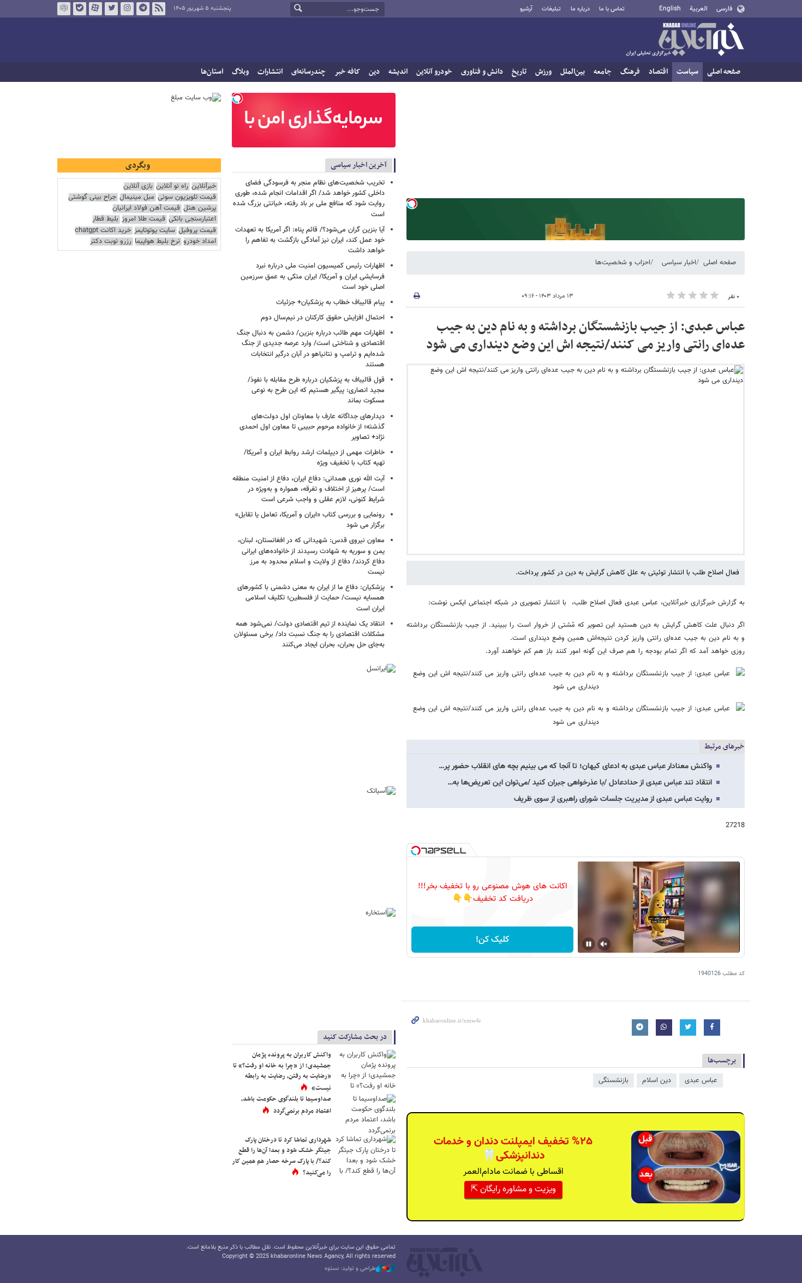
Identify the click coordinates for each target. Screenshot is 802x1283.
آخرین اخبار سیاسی (359, 165)
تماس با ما (612, 9)
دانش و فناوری (482, 72)
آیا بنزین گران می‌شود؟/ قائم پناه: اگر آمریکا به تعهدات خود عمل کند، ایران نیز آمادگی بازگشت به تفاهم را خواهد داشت (310, 240)
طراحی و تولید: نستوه (350, 1268)
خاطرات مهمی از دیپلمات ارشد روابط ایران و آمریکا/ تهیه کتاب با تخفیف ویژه (314, 457)
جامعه (603, 72)
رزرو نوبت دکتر (110, 241)
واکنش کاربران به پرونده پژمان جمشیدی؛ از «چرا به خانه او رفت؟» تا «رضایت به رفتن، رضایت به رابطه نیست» (282, 1071)
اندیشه (398, 72)
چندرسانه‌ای (308, 72)
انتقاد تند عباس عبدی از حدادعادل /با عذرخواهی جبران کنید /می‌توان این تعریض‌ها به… (579, 783)
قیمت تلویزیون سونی (187, 197)
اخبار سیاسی (679, 262)
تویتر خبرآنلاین (111, 8)
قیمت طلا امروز (143, 219)
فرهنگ (630, 72)
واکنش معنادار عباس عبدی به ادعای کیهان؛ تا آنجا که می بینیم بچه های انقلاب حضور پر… (575, 767)
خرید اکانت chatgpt (103, 230)
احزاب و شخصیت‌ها (622, 262)
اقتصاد (658, 72)
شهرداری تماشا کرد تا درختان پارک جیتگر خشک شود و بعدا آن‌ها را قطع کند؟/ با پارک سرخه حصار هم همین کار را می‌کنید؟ (281, 1156)
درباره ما (580, 9)
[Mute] (604, 944)
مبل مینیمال (136, 197)
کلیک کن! (492, 940)
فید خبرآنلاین (158, 8)
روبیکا (63, 8)
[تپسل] (411, 203)
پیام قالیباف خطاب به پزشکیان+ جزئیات (330, 302)
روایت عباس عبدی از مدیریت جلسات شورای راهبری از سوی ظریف (613, 799)
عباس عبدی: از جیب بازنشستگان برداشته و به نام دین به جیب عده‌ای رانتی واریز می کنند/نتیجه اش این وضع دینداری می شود (585, 336)
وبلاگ (240, 72)
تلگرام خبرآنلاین (142, 8)
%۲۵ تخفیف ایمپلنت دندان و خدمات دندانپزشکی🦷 (513, 1149)
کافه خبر (347, 72)
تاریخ (519, 72)
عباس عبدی (701, 1080)
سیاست (687, 72)
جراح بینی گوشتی (92, 197)
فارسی (724, 9)
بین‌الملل (572, 72)
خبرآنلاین (685, 40)
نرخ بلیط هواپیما (157, 241)
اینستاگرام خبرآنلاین (127, 8)
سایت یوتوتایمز (154, 230)
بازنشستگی (613, 1080)
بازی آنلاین (138, 186)
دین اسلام (656, 1080)
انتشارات (270, 72)
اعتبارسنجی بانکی (192, 219)
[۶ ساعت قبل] (366, 1114)
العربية (699, 9)
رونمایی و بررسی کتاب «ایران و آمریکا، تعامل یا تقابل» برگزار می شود (310, 520)
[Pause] (588, 944)
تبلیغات (551, 9)
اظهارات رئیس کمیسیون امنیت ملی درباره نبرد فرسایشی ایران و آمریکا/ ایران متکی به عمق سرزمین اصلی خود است (313, 276)
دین (374, 72)
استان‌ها (212, 72)
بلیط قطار (105, 219)
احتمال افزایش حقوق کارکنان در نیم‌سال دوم (323, 317)
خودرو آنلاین (434, 72)
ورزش (543, 72)
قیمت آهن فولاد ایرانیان (146, 208)
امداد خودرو (199, 241)
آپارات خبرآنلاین (95, 8)
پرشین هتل (199, 208)
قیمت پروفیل (197, 230)
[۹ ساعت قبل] (366, 1070)
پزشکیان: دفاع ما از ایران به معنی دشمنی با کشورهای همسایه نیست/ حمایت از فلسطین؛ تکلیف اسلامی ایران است (311, 598)
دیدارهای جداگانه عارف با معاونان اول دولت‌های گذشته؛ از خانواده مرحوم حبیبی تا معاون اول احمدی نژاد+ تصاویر (312, 427)
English (670, 9)
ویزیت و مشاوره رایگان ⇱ (513, 1189)
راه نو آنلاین (172, 186)
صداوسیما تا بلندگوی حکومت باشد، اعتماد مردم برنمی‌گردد (286, 1105)
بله (79, 8)
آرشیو (526, 9)
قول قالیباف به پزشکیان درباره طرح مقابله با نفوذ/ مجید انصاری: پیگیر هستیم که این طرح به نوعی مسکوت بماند (316, 390)
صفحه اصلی (723, 72)
